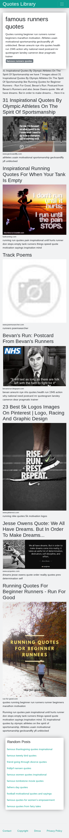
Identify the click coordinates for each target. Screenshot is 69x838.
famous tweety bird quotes (21, 755)
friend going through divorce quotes (27, 761)
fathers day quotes (17, 787)
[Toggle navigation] (62, 4)
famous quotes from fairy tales (24, 806)
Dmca (37, 830)
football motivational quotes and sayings (29, 793)
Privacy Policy (54, 830)
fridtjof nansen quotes (19, 768)
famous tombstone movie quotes (25, 780)
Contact (7, 830)
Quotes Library (19, 4)
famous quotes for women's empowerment (31, 800)
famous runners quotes (19, 61)
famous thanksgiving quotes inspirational (29, 749)
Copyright (22, 830)
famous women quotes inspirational (27, 774)
